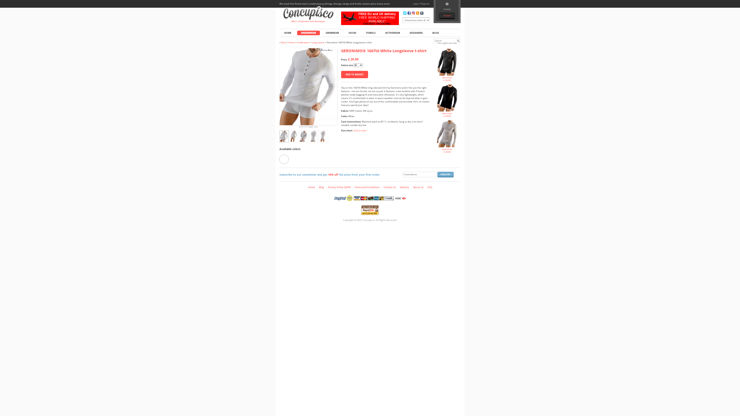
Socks (352, 32)
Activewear (392, 32)
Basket (447, 15)
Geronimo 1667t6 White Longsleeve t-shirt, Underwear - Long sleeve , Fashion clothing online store (308, 14)
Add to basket (355, 74)
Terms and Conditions (367, 187)
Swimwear (332, 32)
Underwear (308, 32)
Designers (416, 32)
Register (425, 3)
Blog (435, 32)
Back (283, 42)
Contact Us (389, 187)
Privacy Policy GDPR (339, 187)
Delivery (404, 187)
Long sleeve (318, 42)
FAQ (429, 187)
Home (287, 32)
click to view (359, 130)
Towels (371, 32)
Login (416, 3)
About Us (418, 187)
